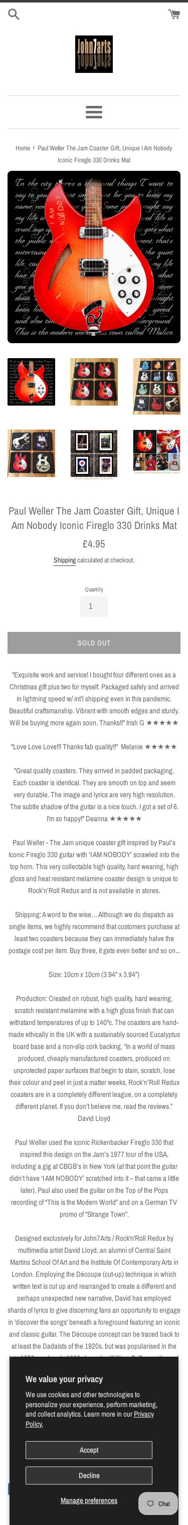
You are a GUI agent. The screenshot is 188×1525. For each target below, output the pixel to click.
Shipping (65, 559)
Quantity (94, 589)
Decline (89, 1475)
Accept (89, 1450)
